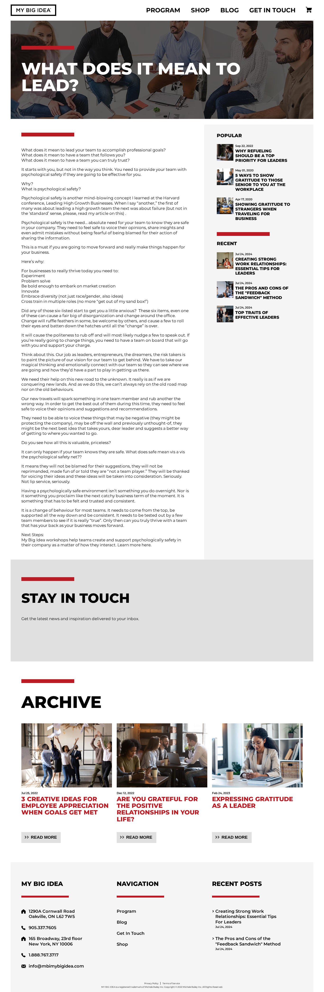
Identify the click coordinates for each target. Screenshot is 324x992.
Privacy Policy (151, 983)
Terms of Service (171, 983)
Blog (229, 10)
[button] (41, 837)
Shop (200, 10)
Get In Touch (272, 10)
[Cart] (308, 10)
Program (163, 10)
